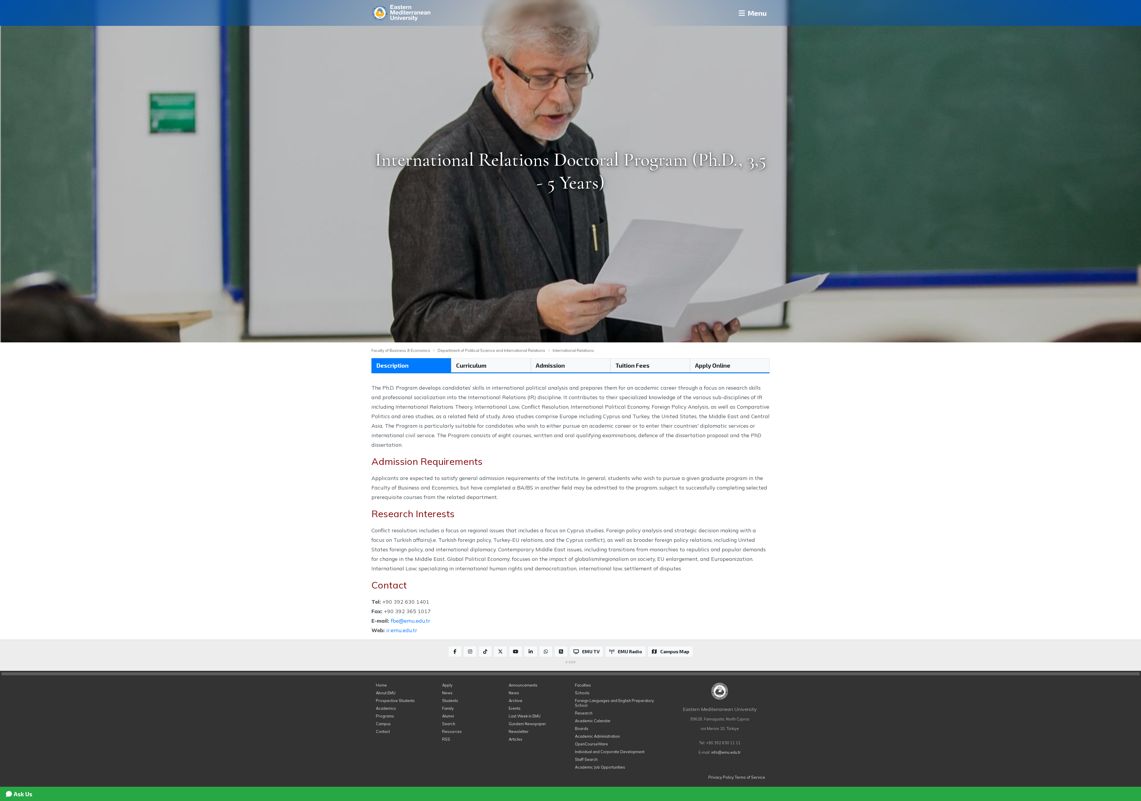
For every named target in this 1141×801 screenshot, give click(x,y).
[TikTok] (485, 651)
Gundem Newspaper (527, 723)
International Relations (573, 350)
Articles (515, 739)
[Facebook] (455, 651)
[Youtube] (515, 651)
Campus (383, 723)
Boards (581, 728)
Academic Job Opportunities (600, 767)
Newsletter (519, 731)
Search (448, 723)
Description (392, 365)
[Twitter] (500, 651)
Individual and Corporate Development (609, 751)
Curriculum (471, 365)
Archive (515, 700)
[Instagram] (470, 651)
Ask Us (22, 793)
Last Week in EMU (524, 716)
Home (381, 685)
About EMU (385, 692)
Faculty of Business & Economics (400, 350)
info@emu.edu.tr (726, 752)
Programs (385, 716)
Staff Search (586, 759)
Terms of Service (750, 777)
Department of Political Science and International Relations (491, 350)
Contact (383, 731)
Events (515, 708)
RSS (446, 739)
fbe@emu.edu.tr (410, 620)
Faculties (583, 685)
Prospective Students (395, 700)
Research (583, 713)
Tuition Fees (632, 365)
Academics (386, 708)
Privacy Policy (721, 777)
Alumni (448, 716)
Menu (756, 13)
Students (450, 700)
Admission (550, 365)
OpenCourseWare (591, 744)
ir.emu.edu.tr (401, 630)
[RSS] (561, 651)
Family (448, 708)
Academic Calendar (593, 720)
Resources (452, 731)
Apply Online (712, 365)
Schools (582, 692)
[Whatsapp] (546, 651)
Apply (447, 685)
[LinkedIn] (531, 651)
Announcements (523, 685)
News (447, 692)
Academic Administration (597, 736)
